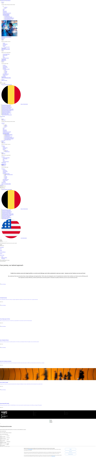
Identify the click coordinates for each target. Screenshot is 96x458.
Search (1, 244)
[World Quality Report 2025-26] (49, 47)
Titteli (8, 439)
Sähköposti (8, 441)
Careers (4, 153)
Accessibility (66, 411)
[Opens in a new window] (51, 420)
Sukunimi (8, 437)
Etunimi (8, 435)
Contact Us (35, 415)
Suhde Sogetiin (7, 446)
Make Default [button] (10, 84)
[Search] (0, 117)
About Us (4, 165)
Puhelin (8, 443)
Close (1, 240)
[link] (5, 0)
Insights (4, 142)
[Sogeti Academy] (49, 58)
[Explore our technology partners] (49, 76)
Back (2, 142)
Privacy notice (66, 413)
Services (35, 411)
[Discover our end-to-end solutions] (49, 28)
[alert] (48, 431)
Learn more (3, 145)
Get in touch (3, 258)
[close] (0, 423)
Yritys (8, 444)
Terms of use (66, 414)
